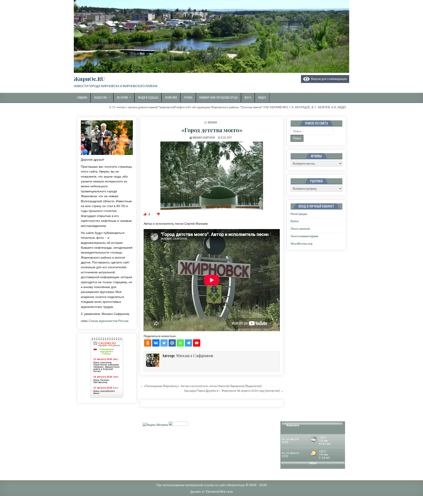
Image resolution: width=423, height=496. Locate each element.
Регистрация (299, 214)
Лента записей (300, 228)
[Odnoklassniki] (147, 343)
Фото (248, 97)
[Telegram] (188, 343)
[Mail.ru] (172, 343)
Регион (188, 97)
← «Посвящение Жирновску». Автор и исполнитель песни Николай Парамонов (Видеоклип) (201, 386)
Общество (100, 97)
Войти (295, 221)
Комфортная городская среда (218, 97)
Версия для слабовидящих (328, 79)
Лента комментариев (304, 236)
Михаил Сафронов (204, 137)
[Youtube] (196, 343)
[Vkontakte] (156, 343)
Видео (262, 97)
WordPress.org (302, 243)
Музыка (212, 122)
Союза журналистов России (108, 321)
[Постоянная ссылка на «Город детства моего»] (212, 175)
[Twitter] (164, 343)
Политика (171, 97)
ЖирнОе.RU (89, 78)
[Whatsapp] (180, 343)
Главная (82, 97)
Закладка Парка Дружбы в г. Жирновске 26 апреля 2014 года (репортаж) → (233, 390)
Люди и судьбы (148, 97)
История (122, 97)
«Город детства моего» (212, 130)
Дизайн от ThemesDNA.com (211, 491)
